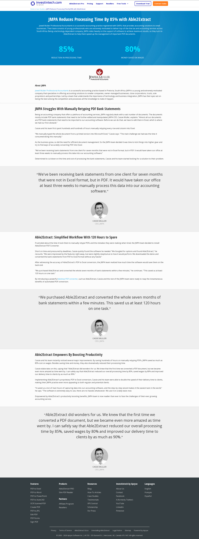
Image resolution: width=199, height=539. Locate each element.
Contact (119, 492)
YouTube (120, 503)
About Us (120, 488)
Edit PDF (34, 514)
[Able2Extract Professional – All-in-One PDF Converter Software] (46, 3)
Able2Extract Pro (76, 3)
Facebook (120, 496)
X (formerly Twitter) (124, 499)
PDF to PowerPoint (38, 496)
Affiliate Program (66, 504)
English (148, 488)
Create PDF (35, 507)
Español (148, 496)
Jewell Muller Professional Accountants (52, 90)
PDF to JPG (35, 511)
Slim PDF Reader (66, 492)
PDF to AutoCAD (37, 499)
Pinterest (120, 511)
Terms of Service (65, 530)
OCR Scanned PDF (38, 503)
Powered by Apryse (141, 530)
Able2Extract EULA (81, 530)
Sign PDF (34, 522)
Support (99, 3)
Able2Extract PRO (66, 488)
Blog (90, 488)
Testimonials (93, 499)
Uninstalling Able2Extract (100, 530)
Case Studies (40, 9)
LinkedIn (120, 507)
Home (32, 9)
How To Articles (94, 492)
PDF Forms (35, 518)
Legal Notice (117, 530)
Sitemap (128, 530)
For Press (92, 511)
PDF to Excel (35, 488)
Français (148, 492)
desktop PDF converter (68, 279)
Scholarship (93, 507)
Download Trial (142, 3)
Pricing (90, 3)
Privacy (53, 530)
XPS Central (93, 503)
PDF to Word (35, 492)
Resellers (110, 3)
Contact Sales (160, 3)
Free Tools (121, 3)
